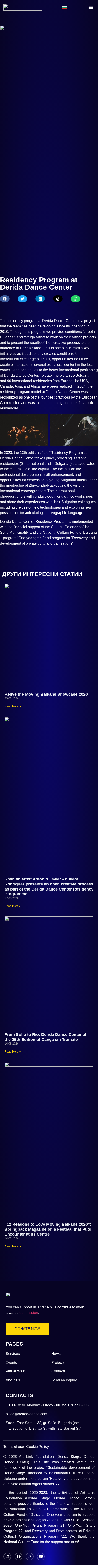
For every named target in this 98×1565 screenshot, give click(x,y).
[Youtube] (41, 1556)
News (56, 1354)
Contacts (58, 1371)
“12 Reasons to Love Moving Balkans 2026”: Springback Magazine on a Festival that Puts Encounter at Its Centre (48, 1229)
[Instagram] (30, 1556)
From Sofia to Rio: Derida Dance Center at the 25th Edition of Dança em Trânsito (45, 1037)
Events (11, 1362)
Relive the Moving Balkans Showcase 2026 (46, 694)
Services (13, 1354)
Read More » (13, 706)
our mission (28, 1313)
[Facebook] (18, 1556)
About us (13, 1380)
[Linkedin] (7, 1556)
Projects (57, 1362)
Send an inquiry (64, 1380)
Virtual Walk (15, 1371)
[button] (91, 7)
